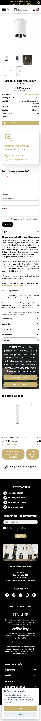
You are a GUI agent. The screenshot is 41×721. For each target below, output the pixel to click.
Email (4, 186)
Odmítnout (20, 714)
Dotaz (4, 209)
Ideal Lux (35, 110)
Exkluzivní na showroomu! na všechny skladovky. (19, 4)
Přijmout (20, 708)
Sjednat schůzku (20, 384)
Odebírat (20, 536)
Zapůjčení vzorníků (20, 377)
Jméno (5, 177)
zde (13, 702)
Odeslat (7, 224)
